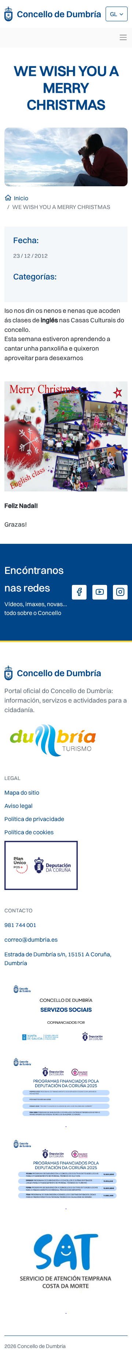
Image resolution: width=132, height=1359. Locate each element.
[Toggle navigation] (123, 37)
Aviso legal (18, 805)
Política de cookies (29, 832)
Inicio (21, 198)
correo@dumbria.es (31, 939)
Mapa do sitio (21, 792)
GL (114, 14)
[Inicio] (53, 14)
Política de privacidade (34, 819)
